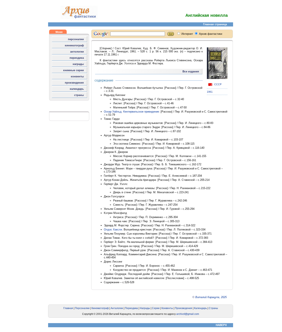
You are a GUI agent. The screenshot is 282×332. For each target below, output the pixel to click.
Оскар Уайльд (113, 111)
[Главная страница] (79, 18)
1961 (210, 91)
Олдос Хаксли (113, 229)
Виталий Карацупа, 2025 (211, 297)
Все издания (190, 71)
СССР (218, 84)
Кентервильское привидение (141, 111)
